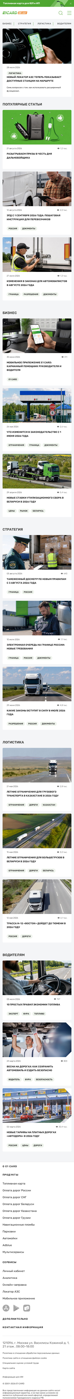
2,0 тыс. (63, 210)
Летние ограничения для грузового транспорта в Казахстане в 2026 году (33, 793)
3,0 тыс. (63, 852)
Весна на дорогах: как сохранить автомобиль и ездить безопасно (30, 1068)
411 (65, 357)
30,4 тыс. (63, 1127)
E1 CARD (13, 379)
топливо (39, 1014)
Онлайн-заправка (15, 1284)
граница (14, 294)
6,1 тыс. (63, 918)
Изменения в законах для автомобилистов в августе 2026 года (37, 283)
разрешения (31, 294)
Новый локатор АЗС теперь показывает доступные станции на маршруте (34, 79)
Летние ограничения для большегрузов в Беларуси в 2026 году (35, 859)
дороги (33, 805)
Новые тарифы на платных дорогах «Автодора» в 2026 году (31, 1134)
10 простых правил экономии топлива (33, 1004)
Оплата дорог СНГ (14, 1197)
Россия (13, 228)
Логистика (44, 23)
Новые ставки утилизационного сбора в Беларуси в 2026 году (35, 499)
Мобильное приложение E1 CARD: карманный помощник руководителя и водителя (34, 366)
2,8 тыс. (63, 786)
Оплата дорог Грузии (17, 1217)
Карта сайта (9, 1368)
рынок (24, 511)
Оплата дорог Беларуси (18, 1204)
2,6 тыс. (63, 426)
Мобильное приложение (19, 1298)
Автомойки (10, 1238)
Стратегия (24, 23)
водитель (14, 1079)
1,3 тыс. (63, 276)
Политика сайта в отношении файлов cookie (25, 1358)
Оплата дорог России (17, 1190)
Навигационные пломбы (19, 1224)
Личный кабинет (14, 1271)
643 (65, 573)
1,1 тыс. (64, 639)
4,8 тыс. (63, 705)
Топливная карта (14, 1183)
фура (26, 1014)
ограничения (16, 445)
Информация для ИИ (13, 1377)
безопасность (44, 1079)
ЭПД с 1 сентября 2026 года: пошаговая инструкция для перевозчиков (33, 217)
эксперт (13, 1014)
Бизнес (7, 23)
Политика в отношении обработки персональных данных (31, 1353)
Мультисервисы (13, 1252)
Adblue (7, 1245)
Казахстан (49, 805)
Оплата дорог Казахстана (20, 1211)
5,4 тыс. (63, 492)
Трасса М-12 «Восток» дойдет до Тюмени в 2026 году (36, 925)
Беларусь (38, 511)
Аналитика (10, 1277)
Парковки (9, 1231)
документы (28, 228)
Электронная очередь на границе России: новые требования (36, 646)
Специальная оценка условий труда (21, 1363)
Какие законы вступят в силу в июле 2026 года (36, 712)
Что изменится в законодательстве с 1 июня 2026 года (34, 434)
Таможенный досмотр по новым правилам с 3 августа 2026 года (36, 581)
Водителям (64, 23)
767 (58, 999)
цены (12, 511)
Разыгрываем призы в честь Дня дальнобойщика (29, 155)
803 (65, 1061)
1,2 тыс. (63, 148)
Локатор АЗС (11, 1291)
